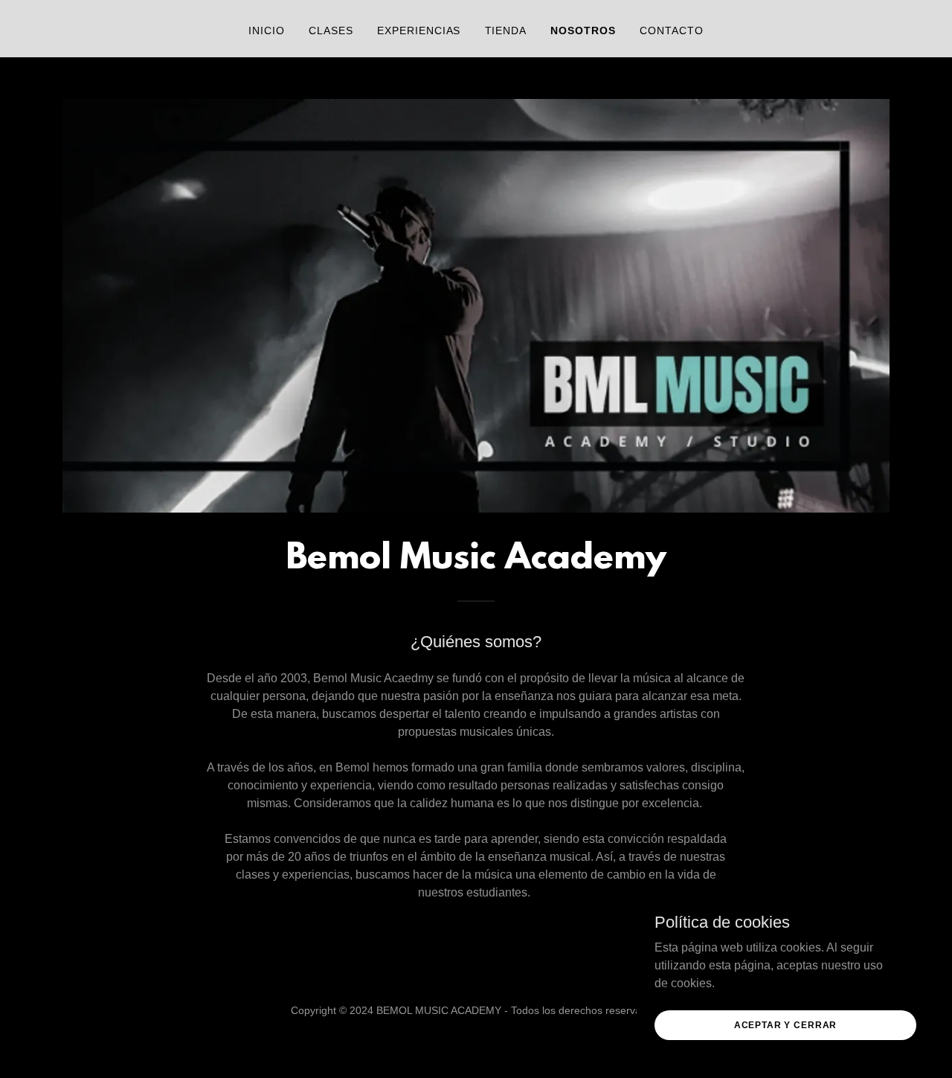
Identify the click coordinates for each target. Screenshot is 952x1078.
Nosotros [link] (583, 30)
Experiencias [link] (419, 30)
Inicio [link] (266, 30)
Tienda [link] (506, 30)
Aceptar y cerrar (785, 1024)
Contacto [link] (672, 30)
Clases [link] (331, 30)
